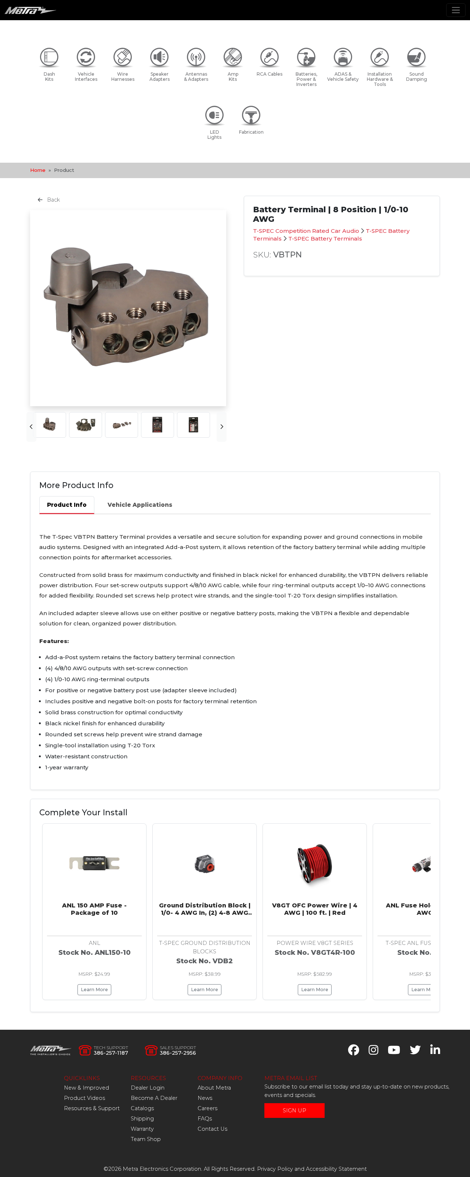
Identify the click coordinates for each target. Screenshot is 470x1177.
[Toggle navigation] (456, 10)
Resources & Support (92, 1108)
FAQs (205, 1118)
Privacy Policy (275, 1169)
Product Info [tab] (67, 504)
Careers (207, 1108)
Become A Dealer (154, 1098)
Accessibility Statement (336, 1169)
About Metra (214, 1087)
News (205, 1098)
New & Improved (86, 1087)
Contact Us (212, 1129)
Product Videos (84, 1098)
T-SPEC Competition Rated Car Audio (306, 230)
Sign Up (294, 1110)
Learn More (94, 989)
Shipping (142, 1118)
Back (53, 199)
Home (38, 170)
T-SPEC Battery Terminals (325, 238)
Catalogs (142, 1108)
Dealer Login (147, 1087)
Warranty (142, 1129)
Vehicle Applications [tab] (140, 504)
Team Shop (146, 1139)
